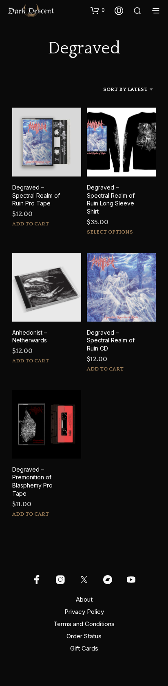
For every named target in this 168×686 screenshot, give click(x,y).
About (84, 599)
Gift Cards (84, 648)
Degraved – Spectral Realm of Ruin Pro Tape (36, 195)
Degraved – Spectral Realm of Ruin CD (111, 340)
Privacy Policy (84, 611)
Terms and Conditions (84, 624)
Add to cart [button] (30, 224)
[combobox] (116, 89)
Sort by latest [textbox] (125, 89)
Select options (110, 232)
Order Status (84, 636)
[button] (98, 10)
